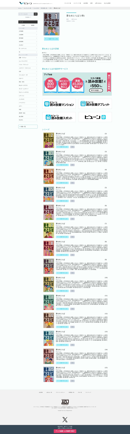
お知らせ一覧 (49, 392)
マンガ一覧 (36, 8)
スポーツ (21, 78)
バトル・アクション (23, 64)
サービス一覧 (68, 3)
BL (19, 52)
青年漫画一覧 (44, 8)
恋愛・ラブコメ (22, 57)
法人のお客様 (107, 3)
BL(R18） (21, 120)
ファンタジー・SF (23, 75)
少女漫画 (21, 34)
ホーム (20, 8)
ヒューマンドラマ (23, 61)
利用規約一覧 (71, 392)
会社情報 (86, 3)
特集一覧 (23, 126)
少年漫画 (21, 31)
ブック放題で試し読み (51, 39)
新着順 (32, 25)
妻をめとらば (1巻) (75, 15)
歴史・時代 (21, 81)
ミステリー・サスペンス (25, 68)
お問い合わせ (98, 3)
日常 (51, 8)
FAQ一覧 (80, 392)
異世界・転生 (22, 113)
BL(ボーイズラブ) (23, 85)
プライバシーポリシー (60, 392)
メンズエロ (21, 99)
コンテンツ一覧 (77, 3)
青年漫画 (21, 38)
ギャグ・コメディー (23, 88)
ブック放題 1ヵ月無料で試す (65, 431)
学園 (20, 109)
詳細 (72, 146)
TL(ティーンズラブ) (23, 92)
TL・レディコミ (23, 48)
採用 (91, 3)
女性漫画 (21, 41)
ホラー (20, 106)
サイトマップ (88, 392)
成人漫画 (21, 116)
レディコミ (21, 95)
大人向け (21, 45)
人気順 (23, 25)
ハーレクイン (22, 102)
